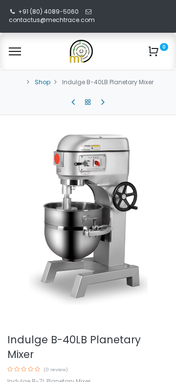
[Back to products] (88, 102)
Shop (42, 82)
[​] (73, 102)
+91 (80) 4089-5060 (48, 11)
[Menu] (15, 51)
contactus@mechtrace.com (52, 20)
